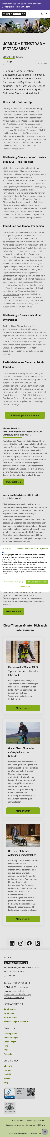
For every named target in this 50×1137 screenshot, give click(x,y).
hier (10, 573)
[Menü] (46, 14)
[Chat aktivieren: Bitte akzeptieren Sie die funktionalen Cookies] (45, 1132)
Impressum (43, 548)
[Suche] (42, 14)
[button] (6, 548)
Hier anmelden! (23, 6)
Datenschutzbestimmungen (27, 548)
